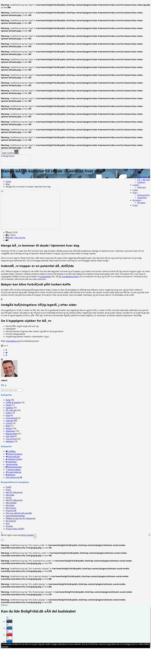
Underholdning (14, 472)
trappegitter (45, 276)
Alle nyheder (11, 502)
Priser (135, 205)
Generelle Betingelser (15, 515)
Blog (8, 184)
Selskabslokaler (14, 467)
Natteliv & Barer (15, 459)
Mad (134, 192)
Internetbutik (12, 418)
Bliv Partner (11, 508)
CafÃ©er (12, 451)
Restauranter (143, 195)
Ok (9, 646)
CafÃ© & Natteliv (13, 402)
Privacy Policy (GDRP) (15, 528)
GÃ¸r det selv (143, 180)
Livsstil (135, 185)
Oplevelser (142, 177)
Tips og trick (19, 237)
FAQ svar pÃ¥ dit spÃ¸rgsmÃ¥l (19, 513)
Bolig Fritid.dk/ (27, 535)
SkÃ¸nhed (10, 436)
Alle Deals (10, 495)
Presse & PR (11, 510)
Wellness (141, 187)
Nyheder (136, 200)
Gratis (135, 190)
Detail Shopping (14, 454)
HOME (8, 487)
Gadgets (141, 182)
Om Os (9, 497)
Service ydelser (14, 469)
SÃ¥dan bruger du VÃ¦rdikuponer (21, 518)
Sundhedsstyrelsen (70, 276)
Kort (8, 523)
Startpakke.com (13, 341)
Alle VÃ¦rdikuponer (14, 492)
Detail (8, 405)
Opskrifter (142, 198)
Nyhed (10, 237)
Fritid (135, 175)
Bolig (135, 169)
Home (8, 181)
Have (139, 172)
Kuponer (9, 420)
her (41, 315)
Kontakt (9, 526)
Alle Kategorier (13, 477)
